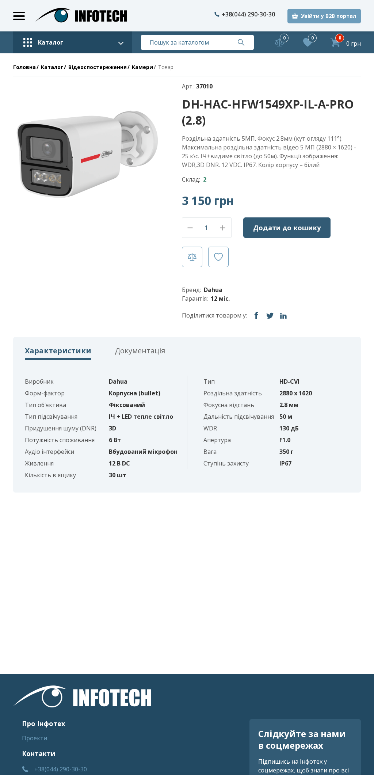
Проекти (34, 738)
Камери (142, 67)
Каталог (52, 67)
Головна (24, 67)
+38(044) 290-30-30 (248, 14)
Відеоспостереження (97, 67)
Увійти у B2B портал (328, 15)
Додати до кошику (287, 227)
